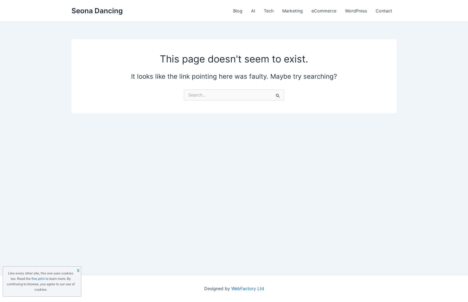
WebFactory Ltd (247, 288)
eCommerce (323, 11)
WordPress (356, 11)
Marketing (292, 11)
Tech (269, 11)
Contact (384, 11)
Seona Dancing (97, 10)
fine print (38, 279)
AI (253, 11)
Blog (237, 11)
